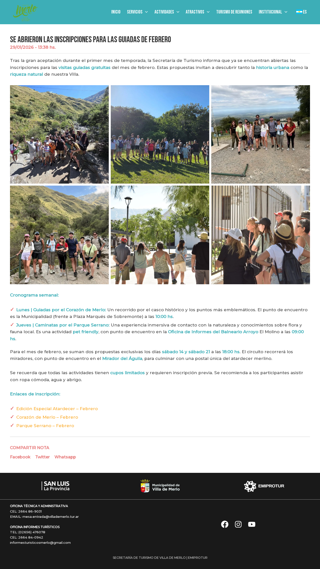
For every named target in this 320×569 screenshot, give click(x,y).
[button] (145, 12)
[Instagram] (238, 524)
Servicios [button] (134, 12)
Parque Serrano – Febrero (45, 425)
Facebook (20, 457)
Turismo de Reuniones (234, 12)
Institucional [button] (270, 12)
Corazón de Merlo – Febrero (47, 417)
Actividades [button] (164, 12)
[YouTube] (252, 524)
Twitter (42, 457)
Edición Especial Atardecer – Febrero (57, 408)
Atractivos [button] (195, 12)
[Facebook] (224, 524)
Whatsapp (65, 457)
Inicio (115, 12)
